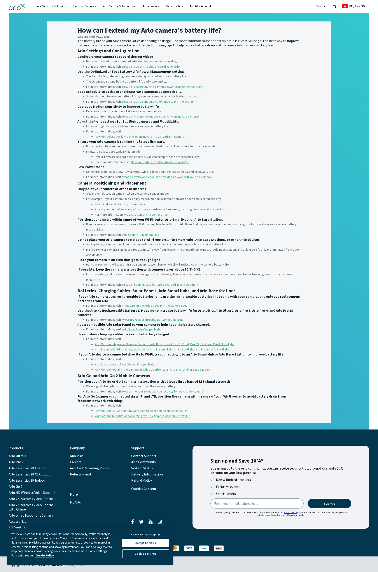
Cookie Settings (145, 554)
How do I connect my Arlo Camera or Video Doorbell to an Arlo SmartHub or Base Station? (153, 369)
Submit (329, 503)
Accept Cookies (145, 543)
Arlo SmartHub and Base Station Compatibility (124, 364)
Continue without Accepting (145, 534)
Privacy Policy (75, 565)
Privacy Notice (290, 512)
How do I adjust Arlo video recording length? (151, 67)
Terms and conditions (272, 515)
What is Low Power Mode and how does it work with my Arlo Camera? (167, 177)
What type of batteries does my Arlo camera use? (154, 306)
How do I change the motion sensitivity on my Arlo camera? (160, 116)
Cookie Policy (44, 555)
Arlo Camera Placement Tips (149, 214)
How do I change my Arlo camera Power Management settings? (163, 87)
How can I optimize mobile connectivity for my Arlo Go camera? (163, 391)
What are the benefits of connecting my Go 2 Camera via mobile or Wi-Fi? (142, 416)
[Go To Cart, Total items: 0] (334, 6)
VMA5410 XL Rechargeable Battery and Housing (153, 320)
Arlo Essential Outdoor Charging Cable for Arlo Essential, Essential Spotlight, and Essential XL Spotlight (162, 349)
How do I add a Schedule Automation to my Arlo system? (159, 102)
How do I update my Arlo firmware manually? (160, 162)
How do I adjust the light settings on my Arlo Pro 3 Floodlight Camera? (140, 137)
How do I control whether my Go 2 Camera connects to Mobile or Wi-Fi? (141, 411)
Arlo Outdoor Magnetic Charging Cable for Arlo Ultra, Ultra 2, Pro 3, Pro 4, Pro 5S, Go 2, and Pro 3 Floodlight (164, 344)
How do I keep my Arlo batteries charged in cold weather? (160, 285)
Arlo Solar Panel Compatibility (141, 329)
